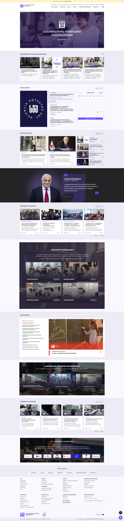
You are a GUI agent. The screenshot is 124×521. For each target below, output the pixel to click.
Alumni (21, 489)
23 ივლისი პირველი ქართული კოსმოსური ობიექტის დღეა (50, 419)
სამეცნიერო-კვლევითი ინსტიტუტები (70, 480)
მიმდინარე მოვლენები (69, 494)
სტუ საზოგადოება (23, 484)
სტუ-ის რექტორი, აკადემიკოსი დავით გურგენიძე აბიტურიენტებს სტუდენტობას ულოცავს (60, 156)
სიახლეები (59, 4)
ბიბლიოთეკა (91, 4)
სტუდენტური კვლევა (67, 487)
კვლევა (65, 478)
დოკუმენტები (80, 4)
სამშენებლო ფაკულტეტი (28, 320)
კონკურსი (86, 4)
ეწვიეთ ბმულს (68, 1)
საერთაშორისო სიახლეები (89, 480)
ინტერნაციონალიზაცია (91, 478)
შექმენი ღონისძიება (90, 118)
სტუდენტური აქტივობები (26, 221)
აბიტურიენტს (44, 482)
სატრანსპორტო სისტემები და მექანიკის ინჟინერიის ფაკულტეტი (31, 332)
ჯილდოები (43, 501)
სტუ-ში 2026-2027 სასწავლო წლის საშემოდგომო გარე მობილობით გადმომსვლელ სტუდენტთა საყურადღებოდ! (33, 156)
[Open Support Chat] (120, 517)
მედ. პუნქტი (66, 500)
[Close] (122, 1)
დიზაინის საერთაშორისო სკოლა (29, 345)
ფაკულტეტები (53, 4)
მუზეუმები (22, 498)
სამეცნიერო (23, 417)
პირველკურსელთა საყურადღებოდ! (94, 139)
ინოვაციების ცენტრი (24, 505)
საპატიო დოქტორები (45, 500)
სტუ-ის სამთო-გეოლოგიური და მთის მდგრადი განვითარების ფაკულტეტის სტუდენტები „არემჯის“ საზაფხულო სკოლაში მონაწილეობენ (29, 226)
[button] (64, 45)
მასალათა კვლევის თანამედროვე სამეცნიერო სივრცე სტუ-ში (28, 420)
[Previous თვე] (79, 93)
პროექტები (86, 484)
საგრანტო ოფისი (66, 491)
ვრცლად (56, 279)
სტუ (21, 478)
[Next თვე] (81, 93)
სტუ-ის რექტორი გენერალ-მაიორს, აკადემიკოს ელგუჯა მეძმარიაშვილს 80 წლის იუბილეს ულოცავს (96, 162)
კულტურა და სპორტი (45, 503)
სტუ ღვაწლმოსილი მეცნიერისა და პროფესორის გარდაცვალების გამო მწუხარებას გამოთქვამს (97, 154)
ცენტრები (65, 482)
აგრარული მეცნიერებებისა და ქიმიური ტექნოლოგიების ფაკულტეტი (31, 329)
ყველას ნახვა (99, 88)
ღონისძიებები (65, 4)
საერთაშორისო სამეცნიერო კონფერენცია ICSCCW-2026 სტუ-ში (96, 146)
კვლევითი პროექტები (67, 485)
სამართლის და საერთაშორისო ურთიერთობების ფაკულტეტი (33, 339)
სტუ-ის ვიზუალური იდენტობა (47, 498)
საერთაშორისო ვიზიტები (95, 144)
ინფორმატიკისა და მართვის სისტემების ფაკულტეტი (31, 342)
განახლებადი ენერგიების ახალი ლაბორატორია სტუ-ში (93, 419)
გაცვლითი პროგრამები (89, 485)
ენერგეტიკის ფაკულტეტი (28, 323)
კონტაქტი (97, 4)
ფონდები (65, 489)
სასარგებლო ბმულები (88, 487)
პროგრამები (44, 480)
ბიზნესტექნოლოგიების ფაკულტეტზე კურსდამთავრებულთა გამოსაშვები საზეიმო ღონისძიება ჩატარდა (49, 226)
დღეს (100, 92)
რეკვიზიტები (66, 502)
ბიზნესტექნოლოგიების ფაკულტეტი (30, 347)
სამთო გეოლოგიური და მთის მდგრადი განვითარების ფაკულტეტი (30, 326)
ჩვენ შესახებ (45, 494)
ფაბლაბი (22, 503)
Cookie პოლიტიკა (80, 519)
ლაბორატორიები (23, 500)
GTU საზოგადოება (73, 4)
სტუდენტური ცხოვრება (46, 490)
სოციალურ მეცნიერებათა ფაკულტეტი (30, 349)
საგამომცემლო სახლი (24, 501)
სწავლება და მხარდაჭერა (46, 488)
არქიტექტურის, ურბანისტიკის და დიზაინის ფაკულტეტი (31, 336)
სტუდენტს (44, 486)
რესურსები (23, 494)
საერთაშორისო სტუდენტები (47, 484)
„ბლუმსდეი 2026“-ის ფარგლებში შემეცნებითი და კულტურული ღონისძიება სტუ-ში (93, 224)
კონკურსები (65, 496)
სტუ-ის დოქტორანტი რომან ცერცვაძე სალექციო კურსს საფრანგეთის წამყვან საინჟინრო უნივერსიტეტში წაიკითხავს (71, 421)
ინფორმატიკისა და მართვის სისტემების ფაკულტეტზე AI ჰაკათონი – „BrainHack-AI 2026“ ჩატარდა (72, 225)
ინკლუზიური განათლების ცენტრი (27, 507)
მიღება (43, 478)
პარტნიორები (87, 482)
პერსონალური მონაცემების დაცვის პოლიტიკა (94, 519)
